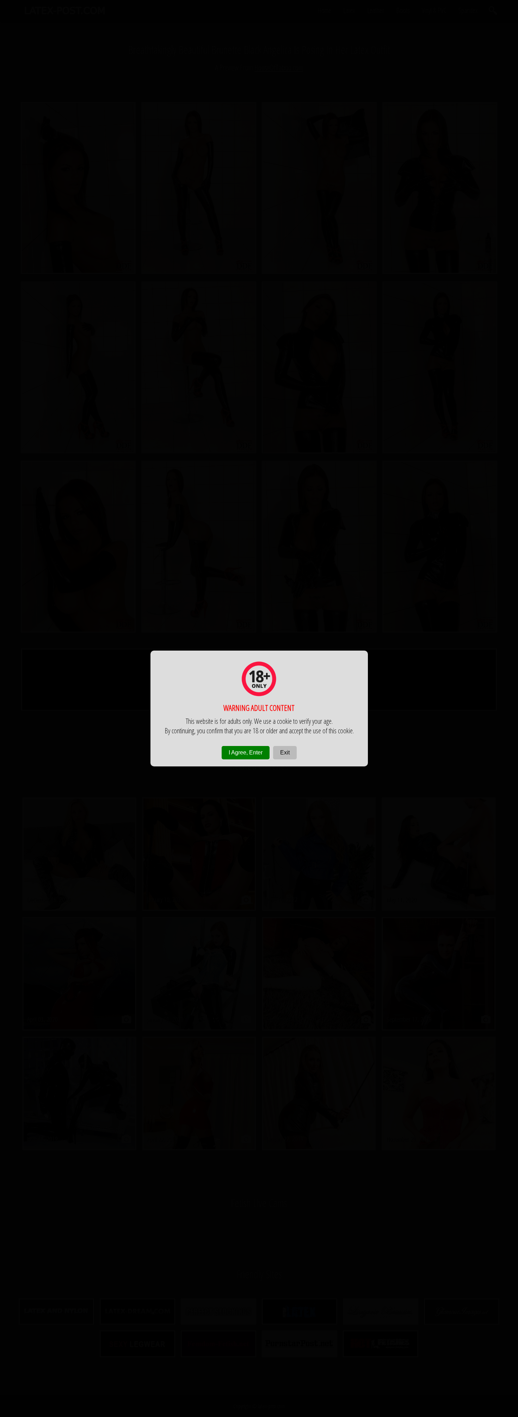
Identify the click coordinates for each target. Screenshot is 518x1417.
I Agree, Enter (246, 752)
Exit (285, 752)
